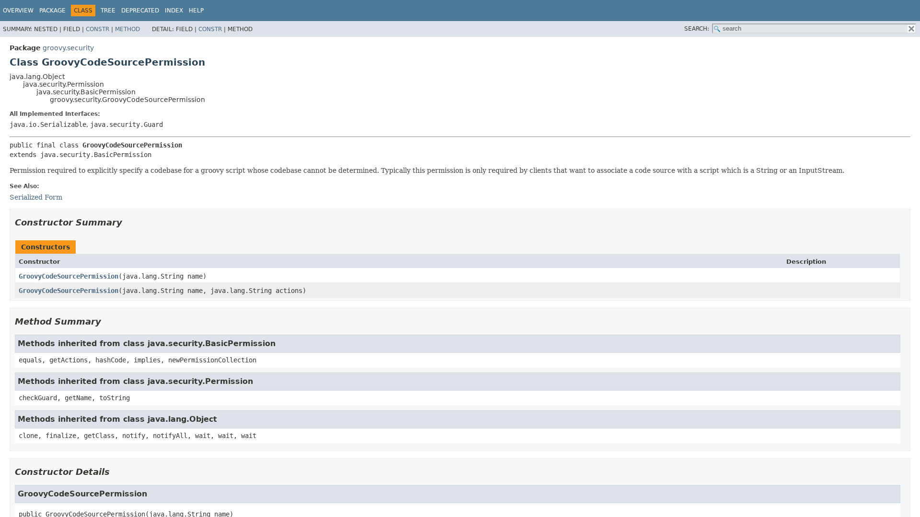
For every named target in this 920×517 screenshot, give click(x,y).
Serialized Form (36, 197)
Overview (18, 10)
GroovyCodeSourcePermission (68, 276)
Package (52, 10)
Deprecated (140, 10)
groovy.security (68, 48)
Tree (108, 10)
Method (127, 29)
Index (174, 10)
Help (196, 10)
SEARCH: (696, 28)
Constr (97, 29)
